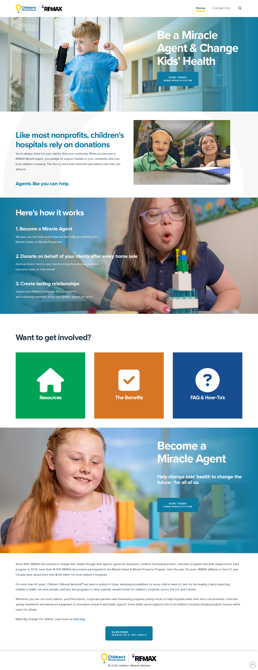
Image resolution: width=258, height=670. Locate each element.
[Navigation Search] (238, 8)
